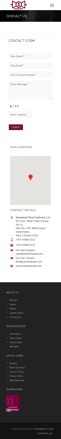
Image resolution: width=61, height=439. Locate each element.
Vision (12, 304)
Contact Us (15, 317)
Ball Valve (14, 346)
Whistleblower (16, 380)
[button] (30, 177)
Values (12, 308)
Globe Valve (15, 338)
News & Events (17, 367)
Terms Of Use (16, 371)
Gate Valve (15, 333)
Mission (13, 300)
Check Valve (15, 342)
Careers (13, 363)
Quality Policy (16, 312)
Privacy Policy (16, 376)
